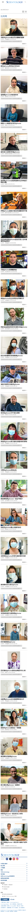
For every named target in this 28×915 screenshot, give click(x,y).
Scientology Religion (5, 904)
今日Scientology (5, 872)
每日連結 (3, 874)
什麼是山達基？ (4, 863)
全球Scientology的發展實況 (8, 876)
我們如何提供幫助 (5, 878)
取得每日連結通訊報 (7, 894)
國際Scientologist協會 (11, 905)
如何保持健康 (4, 880)
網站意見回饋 (6, 887)
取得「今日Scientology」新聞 (9, 896)
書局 (2, 870)
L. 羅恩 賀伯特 (3, 902)
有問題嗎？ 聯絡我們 (7, 884)
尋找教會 (5, 889)
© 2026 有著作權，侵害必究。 (13, 910)
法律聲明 (15, 911)
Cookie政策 (7, 911)
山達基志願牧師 (3, 905)
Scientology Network (14, 902)
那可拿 (22, 905)
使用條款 (11, 911)
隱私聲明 (2, 911)
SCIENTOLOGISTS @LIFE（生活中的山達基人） (11, 41)
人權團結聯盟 (8, 907)
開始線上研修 (19, 904)
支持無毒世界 (3, 907)
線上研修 (3, 865)
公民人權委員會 (21, 907)
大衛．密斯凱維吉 (13, 904)
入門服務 (3, 867)
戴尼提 (8, 902)
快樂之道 (18, 905)
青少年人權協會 (15, 907)
